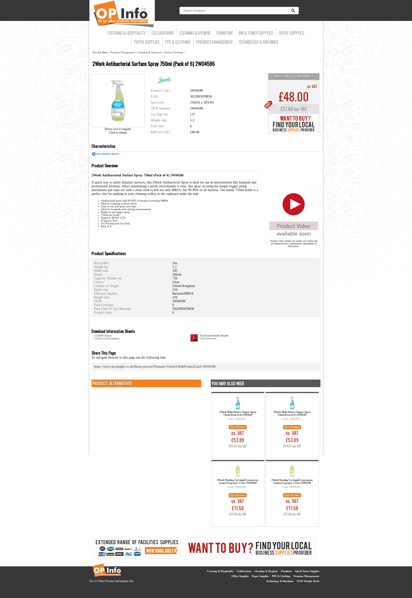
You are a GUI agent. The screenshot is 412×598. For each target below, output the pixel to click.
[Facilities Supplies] (137, 558)
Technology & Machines (258, 41)
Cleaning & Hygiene (195, 32)
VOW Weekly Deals (308, 581)
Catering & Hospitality (127, 32)
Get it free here (208, 338)
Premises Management (214, 41)
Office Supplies (291, 32)
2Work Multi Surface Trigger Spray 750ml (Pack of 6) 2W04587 (238, 413)
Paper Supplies (147, 41)
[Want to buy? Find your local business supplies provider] (293, 132)
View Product (238, 427)
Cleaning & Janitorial (149, 52)
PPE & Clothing (177, 41)
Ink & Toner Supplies (256, 32)
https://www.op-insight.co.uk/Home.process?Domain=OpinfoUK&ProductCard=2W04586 (155, 366)
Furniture (224, 32)
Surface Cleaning (173, 52)
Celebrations (162, 32)
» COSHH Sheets (102, 335)
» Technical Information (106, 338)
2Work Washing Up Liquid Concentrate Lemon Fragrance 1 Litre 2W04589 (238, 481)
